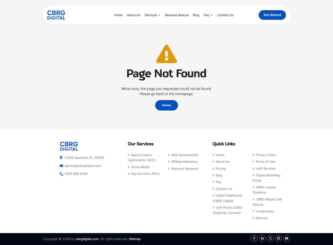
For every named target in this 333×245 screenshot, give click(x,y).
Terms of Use (265, 162)
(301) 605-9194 (76, 174)
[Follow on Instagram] (278, 238)
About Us (133, 15)
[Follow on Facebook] (254, 238)
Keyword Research (184, 168)
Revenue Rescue (177, 15)
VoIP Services (266, 168)
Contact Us (225, 15)
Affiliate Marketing (184, 162)
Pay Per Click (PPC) (145, 174)
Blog (196, 15)
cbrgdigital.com (87, 239)
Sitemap (135, 239)
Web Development (184, 155)
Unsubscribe (265, 211)
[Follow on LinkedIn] (262, 238)
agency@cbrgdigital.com (83, 166)
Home (118, 15)
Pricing (221, 168)
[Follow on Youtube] (286, 238)
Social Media (140, 167)
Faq (206, 15)
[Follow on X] (270, 238)
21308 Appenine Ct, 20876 (84, 157)
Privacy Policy (266, 155)
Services (151, 15)
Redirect (262, 218)
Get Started (272, 15)
